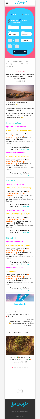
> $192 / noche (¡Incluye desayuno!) (18, 188)
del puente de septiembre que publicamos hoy (18, 136)
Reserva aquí (25, 149)
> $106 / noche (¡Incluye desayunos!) (19, 130)
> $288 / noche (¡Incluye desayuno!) (18, 245)
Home (7, 61)
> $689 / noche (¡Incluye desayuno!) (18, 214)
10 (27, 367)
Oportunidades (17, 61)
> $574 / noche (11, 271)
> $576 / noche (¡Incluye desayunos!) (19, 156)
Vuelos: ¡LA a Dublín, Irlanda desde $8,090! (19, 358)
